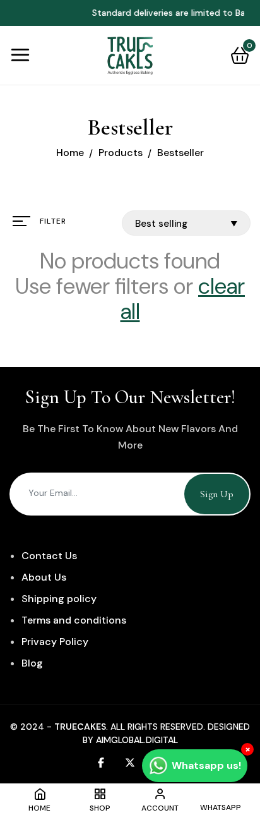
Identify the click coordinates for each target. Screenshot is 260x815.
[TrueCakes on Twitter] (130, 762)
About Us (43, 577)
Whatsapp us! (206, 765)
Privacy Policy (54, 641)
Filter (53, 221)
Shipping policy (59, 598)
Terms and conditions (73, 620)
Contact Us (49, 555)
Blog (32, 663)
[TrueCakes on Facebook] (101, 762)
